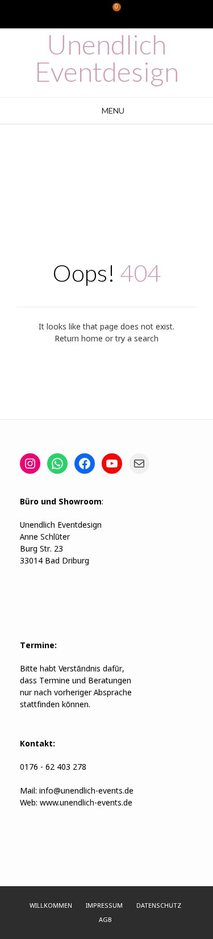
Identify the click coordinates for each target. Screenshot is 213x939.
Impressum (104, 906)
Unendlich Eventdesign (107, 58)
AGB (105, 920)
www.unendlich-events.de (84, 803)
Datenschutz (158, 906)
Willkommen (51, 906)
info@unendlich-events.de (86, 791)
